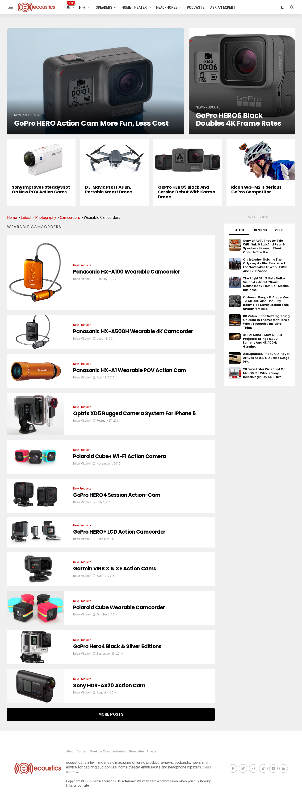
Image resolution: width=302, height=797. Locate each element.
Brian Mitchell (82, 279)
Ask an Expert (222, 7)
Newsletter (136, 751)
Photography (45, 217)
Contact (82, 751)
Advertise (119, 751)
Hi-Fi (83, 7)
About (70, 751)
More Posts (110, 714)
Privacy (151, 751)
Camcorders (70, 217)
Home (12, 217)
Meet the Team (100, 751)
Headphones (167, 7)
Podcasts (196, 7)
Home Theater (134, 7)
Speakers (104, 7)
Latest (26, 217)
